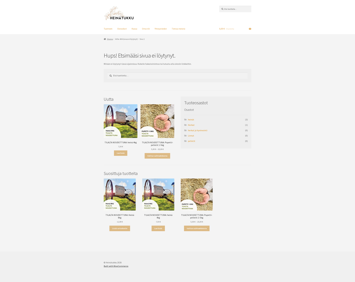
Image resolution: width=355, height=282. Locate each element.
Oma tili (146, 28)
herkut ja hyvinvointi (197, 130)
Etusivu (110, 39)
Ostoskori (122, 28)
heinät (191, 119)
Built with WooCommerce (116, 266)
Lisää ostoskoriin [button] (119, 228)
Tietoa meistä (178, 28)
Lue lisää (121, 153)
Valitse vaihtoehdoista (157, 156)
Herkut (191, 125)
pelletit (191, 141)
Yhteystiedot (161, 28)
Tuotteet (108, 28)
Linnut (191, 135)
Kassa (134, 28)
